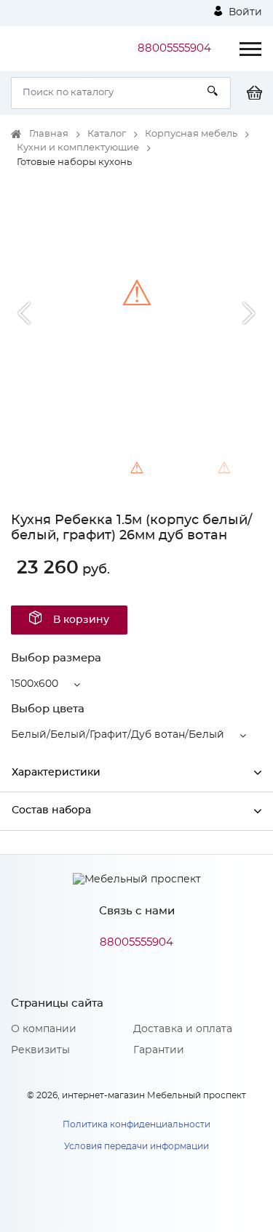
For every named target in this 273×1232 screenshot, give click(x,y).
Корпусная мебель (191, 134)
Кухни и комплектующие (78, 148)
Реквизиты (40, 1050)
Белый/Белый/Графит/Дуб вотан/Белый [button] (117, 735)
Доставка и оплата (182, 1029)
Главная (48, 134)
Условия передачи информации (136, 1146)
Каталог (106, 134)
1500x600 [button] (34, 684)
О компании (43, 1029)
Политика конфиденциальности (136, 1124)
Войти (244, 12)
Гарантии (158, 1050)
